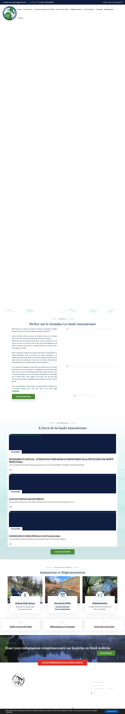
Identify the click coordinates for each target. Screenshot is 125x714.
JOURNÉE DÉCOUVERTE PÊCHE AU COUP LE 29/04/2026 (34, 536)
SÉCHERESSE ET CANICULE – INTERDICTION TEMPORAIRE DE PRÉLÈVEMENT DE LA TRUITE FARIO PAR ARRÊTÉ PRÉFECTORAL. (61, 460)
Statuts (38, 684)
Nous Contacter (106, 653)
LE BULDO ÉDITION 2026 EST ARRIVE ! (26, 499)
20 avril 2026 (15, 529)
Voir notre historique (23, 396)
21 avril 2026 (15, 492)
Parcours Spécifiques (62, 609)
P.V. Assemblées (40, 688)
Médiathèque (108, 9)
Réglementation (76, 9)
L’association (27, 9)
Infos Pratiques (89, 9)
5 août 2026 (15, 452)
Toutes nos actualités (62, 552)
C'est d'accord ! (111, 711)
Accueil (19, 9)
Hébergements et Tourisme (62, 626)
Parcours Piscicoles (62, 607)
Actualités (99, 9)
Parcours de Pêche (62, 9)
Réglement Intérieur (42, 681)
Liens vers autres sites (65, 695)
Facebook (15, 391)
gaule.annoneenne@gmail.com (15, 2)
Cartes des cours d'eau (104, 626)
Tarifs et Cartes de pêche (21, 626)
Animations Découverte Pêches (44, 9)
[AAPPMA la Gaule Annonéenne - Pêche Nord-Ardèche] (10, 20)
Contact (20, 18)
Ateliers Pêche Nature (25, 603)
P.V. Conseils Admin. (42, 691)
